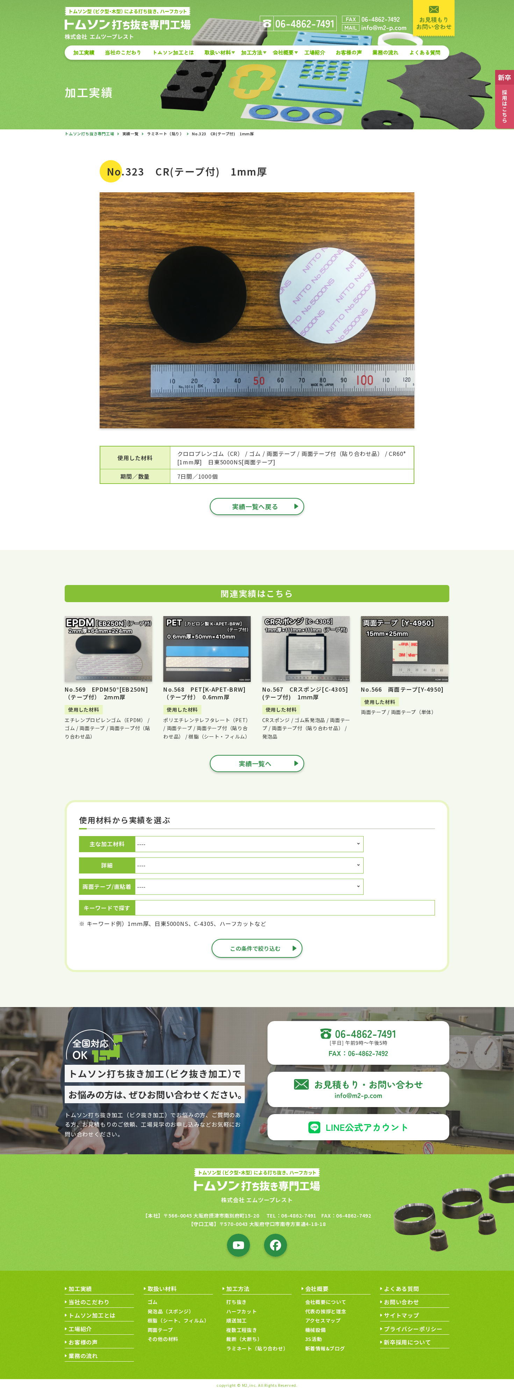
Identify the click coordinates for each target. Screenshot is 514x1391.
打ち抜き (236, 1301)
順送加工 (236, 1320)
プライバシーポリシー (413, 1329)
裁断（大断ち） (244, 1338)
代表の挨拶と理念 (326, 1311)
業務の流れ (385, 52)
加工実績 (83, 52)
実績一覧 (130, 133)
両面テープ (160, 1329)
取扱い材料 (218, 52)
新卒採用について (407, 1342)
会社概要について (326, 1301)
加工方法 (251, 52)
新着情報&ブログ (325, 1348)
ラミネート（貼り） (165, 133)
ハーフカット (241, 1311)
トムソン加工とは (173, 52)
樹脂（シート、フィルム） (179, 1320)
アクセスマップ (323, 1320)
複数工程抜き (241, 1329)
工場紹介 (314, 52)
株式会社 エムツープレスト (257, 1200)
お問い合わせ (401, 1302)
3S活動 (313, 1338)
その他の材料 (163, 1338)
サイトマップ (401, 1315)
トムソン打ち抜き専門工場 (89, 133)
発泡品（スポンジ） (171, 1311)
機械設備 (315, 1329)
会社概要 (283, 52)
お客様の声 (349, 52)
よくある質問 (425, 52)
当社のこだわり (123, 52)
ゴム (153, 1301)
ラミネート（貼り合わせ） (257, 1348)
